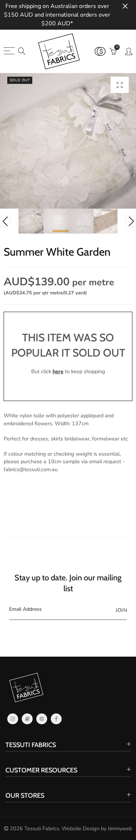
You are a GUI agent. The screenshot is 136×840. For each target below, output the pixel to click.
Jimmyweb (120, 828)
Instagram (12, 718)
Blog (27, 718)
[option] (68, 141)
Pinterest (41, 718)
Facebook (56, 718)
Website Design (80, 828)
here (58, 371)
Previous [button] (4, 221)
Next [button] (131, 221)
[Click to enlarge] (120, 85)
